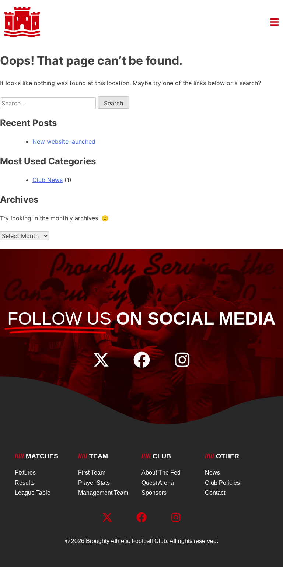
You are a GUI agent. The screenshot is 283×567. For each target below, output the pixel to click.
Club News (47, 179)
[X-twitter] (101, 359)
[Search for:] (49, 103)
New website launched (63, 141)
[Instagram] (182, 359)
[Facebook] (141, 359)
